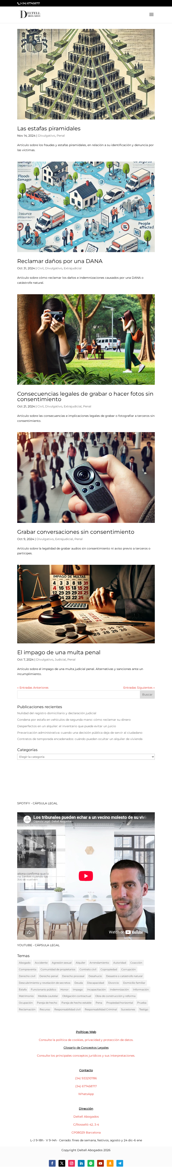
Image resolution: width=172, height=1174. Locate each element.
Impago (78, 989)
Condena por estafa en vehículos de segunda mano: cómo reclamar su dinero (74, 720)
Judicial (60, 659)
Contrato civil (87, 969)
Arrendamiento (99, 962)
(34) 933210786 (86, 1078)
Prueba (141, 1002)
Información (141, 989)
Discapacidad (95, 982)
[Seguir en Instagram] (71, 1163)
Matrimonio (26, 996)
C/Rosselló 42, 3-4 (86, 1124)
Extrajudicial (73, 268)
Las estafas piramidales (49, 128)
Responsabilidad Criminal (101, 1009)
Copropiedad (108, 969)
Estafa (23, 989)
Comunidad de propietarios (57, 969)
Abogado (25, 962)
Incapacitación (96, 989)
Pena (99, 1002)
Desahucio (95, 976)
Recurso (45, 1009)
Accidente (41, 962)
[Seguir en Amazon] (110, 1163)
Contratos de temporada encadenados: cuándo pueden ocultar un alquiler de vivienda (79, 739)
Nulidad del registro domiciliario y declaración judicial (56, 713)
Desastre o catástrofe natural (124, 976)
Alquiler (80, 962)
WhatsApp (86, 1094)
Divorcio (113, 982)
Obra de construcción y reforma (115, 996)
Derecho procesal (73, 976)
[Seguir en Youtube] (100, 1163)
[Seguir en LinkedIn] (81, 1163)
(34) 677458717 (86, 1086)
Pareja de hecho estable (76, 1002)
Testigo (143, 1009)
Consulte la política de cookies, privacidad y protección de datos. (86, 1040)
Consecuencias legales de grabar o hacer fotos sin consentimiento (85, 396)
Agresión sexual (62, 962)
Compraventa (27, 969)
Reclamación (27, 1009)
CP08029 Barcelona (86, 1132)
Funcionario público (43, 989)
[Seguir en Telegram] (119, 1163)
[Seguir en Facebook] (52, 1163)
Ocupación (26, 1002)
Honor (64, 989)
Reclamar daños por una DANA (60, 261)
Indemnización (119, 989)
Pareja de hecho (47, 1002)
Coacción (136, 962)
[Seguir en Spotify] (90, 1163)
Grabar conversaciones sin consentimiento (75, 532)
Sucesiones (128, 1009)
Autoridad (119, 962)
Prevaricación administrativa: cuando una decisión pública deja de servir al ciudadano (79, 733)
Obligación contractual (76, 996)
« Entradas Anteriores (32, 687)
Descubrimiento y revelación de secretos (44, 982)
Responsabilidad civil (67, 1009)
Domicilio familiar (134, 982)
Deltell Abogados (86, 1116)
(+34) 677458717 (30, 3)
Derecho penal (48, 976)
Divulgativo (46, 135)
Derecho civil (27, 976)
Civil (40, 268)
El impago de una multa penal (58, 652)
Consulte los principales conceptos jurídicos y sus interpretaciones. (86, 1055)
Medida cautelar (48, 996)
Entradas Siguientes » (139, 687)
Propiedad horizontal (119, 1002)
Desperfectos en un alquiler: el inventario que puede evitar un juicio (66, 726)
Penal (61, 135)
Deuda (78, 982)
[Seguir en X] (62, 1163)
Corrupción (128, 969)
